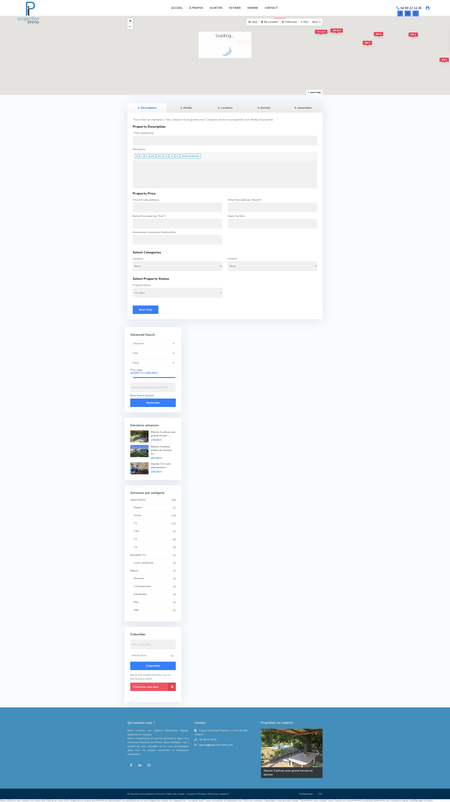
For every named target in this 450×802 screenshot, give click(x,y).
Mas (136, 602)
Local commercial (143, 562)
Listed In (232, 258)
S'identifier (153, 666)
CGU (320, 794)
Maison (134, 570)
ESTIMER (235, 8)
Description (139, 149)
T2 (135, 523)
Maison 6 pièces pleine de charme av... (161, 450)
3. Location (225, 108)
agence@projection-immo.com (216, 745)
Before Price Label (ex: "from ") (149, 216)
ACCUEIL (177, 8)
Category (138, 258)
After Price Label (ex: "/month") (244, 200)
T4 (135, 547)
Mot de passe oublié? (141, 678)
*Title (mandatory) (143, 133)
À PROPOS (196, 8)
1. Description (147, 108)
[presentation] (265, 753)
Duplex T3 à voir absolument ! (161, 465)
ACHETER (216, 8)
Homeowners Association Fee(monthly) (154, 232)
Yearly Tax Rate (236, 216)
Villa (136, 610)
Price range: (136, 370)
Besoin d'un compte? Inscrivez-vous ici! (150, 675)
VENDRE (252, 8)
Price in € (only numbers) (146, 200)
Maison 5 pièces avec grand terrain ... (163, 433)
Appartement (138, 499)
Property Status (142, 285)
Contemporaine (142, 586)
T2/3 (136, 531)
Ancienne (139, 578)
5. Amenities (303, 108)
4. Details (264, 108)
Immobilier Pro (138, 555)
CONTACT (271, 8)
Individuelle (140, 594)
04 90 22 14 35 (411, 8)
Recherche (153, 403)
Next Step (145, 309)
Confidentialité (306, 794)
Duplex (138, 507)
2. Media (186, 108)
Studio (137, 515)
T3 (135, 539)
